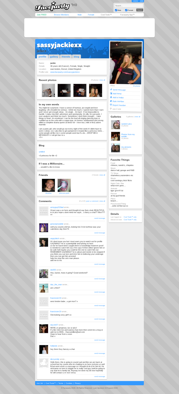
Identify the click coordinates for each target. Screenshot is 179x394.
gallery (54, 56)
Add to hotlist (118, 97)
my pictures (126, 147)
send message (99, 218)
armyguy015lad (56, 207)
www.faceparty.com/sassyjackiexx (65, 72)
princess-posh (64, 193)
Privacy (78, 383)
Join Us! (40, 383)
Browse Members (61, 15)
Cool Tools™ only (130, 217)
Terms (60, 383)
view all (102, 80)
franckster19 (55, 298)
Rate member (118, 101)
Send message (119, 89)
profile (42, 56)
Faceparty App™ (127, 15)
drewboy (48, 193)
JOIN (141, 1)
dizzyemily (54, 359)
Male (80, 15)
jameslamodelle (56, 224)
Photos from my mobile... (128, 135)
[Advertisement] (89, 28)
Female (91, 15)
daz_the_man (56, 284)
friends (66, 56)
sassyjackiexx (59, 45)
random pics (126, 124)
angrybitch (54, 238)
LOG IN (135, 1)
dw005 (53, 270)
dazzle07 (54, 325)
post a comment (92, 201)
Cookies (69, 383)
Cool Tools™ (106, 15)
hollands (53, 346)
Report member (119, 105)
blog (76, 56)
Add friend (117, 93)
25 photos (136, 86)
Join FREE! (41, 15)
